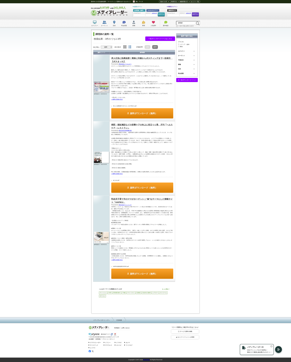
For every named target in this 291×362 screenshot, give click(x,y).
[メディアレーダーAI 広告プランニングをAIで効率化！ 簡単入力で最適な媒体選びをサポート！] (277, 349)
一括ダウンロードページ (187, 80)
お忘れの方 (154, 13)
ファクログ (129, 345)
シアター (155, 292)
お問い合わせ (125, 328)
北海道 (138, 292)
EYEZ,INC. (146, 360)
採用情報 (97, 339)
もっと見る (165, 289)
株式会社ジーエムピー (125, 64)
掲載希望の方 (184, 1)
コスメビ (118, 345)
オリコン (102, 296)
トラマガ (118, 342)
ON (147, 47)
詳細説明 (139, 47)
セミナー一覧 (195, 1)
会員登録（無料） (139, 10)
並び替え (96, 47)
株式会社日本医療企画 (125, 130)
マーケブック (94, 345)
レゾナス (92, 348)
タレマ (128, 342)
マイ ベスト (130, 292)
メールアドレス (137, 13)
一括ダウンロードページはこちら (160, 39)
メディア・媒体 (184, 44)
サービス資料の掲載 (186, 331)
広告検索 (119, 320)
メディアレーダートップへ (101, 320)
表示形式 (117, 47)
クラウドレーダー (95, 342)
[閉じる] (271, 346)
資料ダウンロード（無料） (143, 113)
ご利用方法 (173, 1)
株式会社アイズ (105, 334)
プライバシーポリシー (108, 339)
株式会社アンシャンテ (125, 204)
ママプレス (108, 345)
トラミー (107, 342)
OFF (155, 47)
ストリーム (163, 292)
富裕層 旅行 (116, 292)
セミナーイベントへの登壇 (186, 337)
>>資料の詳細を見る (117, 99)
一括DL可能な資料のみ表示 (186, 26)
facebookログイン (153, 10)
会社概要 (91, 339)
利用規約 (117, 328)
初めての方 (163, 1)
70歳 (123, 292)
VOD (109, 292)
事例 (181, 47)
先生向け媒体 (146, 292)
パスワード (151, 13)
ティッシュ (103, 292)
